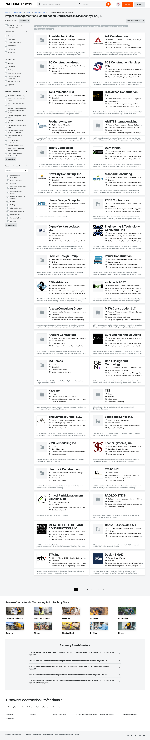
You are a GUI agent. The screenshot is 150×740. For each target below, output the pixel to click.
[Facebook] (131, 735)
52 (99, 589)
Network (27, 4)
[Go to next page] (103, 589)
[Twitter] (135, 735)
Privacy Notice (37, 734)
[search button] (108, 4)
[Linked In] (128, 735)
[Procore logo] (12, 4)
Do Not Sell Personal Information (64, 734)
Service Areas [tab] (57, 707)
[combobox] (93, 4)
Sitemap (77, 734)
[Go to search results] (26, 170)
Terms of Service (48, 734)
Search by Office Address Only (14, 26)
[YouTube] (144, 735)
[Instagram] (140, 736)
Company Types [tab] (13, 707)
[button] (6, 36)
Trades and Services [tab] (42, 707)
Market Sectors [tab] (27, 707)
